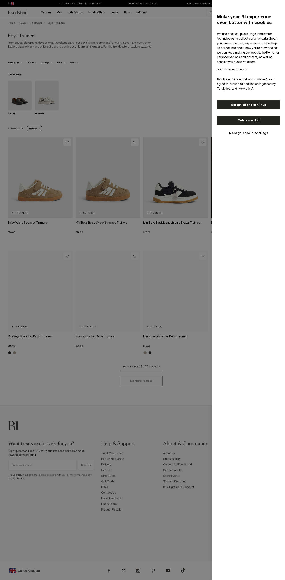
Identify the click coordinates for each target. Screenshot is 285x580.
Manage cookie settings (248, 133)
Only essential (249, 120)
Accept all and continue (248, 104)
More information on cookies (232, 69)
